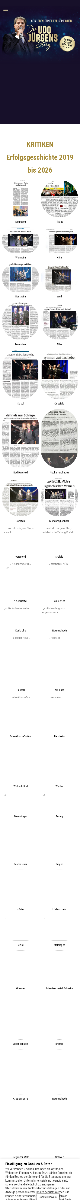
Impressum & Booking (41, 1185)
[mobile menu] (5, 10)
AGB (72, 1185)
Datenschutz (61, 1185)
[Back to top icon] (40, 1176)
